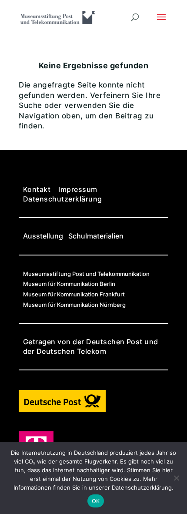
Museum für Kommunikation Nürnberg (74, 304)
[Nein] (176, 478)
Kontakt (36, 189)
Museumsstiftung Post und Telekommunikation (86, 273)
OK (96, 500)
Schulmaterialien (96, 236)
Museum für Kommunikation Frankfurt (74, 294)
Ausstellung (43, 236)
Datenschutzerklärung (62, 199)
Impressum (77, 189)
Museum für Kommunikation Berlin (69, 283)
